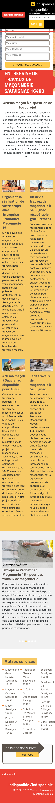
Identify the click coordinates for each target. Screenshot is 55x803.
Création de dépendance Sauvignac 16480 (29, 697)
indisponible (45, 4)
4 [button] (29, 641)
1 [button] (20, 641)
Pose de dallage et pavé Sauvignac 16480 (11, 725)
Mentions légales (43, 793)
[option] (27, 586)
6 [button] (35, 641)
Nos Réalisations (13, 14)
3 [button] (26, 641)
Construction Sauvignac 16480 (47, 725)
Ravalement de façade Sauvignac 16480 (47, 689)
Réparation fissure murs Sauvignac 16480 (29, 677)
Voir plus (27, 754)
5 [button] (32, 641)
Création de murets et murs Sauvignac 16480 (29, 716)
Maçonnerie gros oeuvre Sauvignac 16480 (11, 677)
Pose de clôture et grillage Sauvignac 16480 (47, 709)
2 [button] (23, 641)
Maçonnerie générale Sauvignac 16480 (11, 695)
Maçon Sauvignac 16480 (11, 709)
